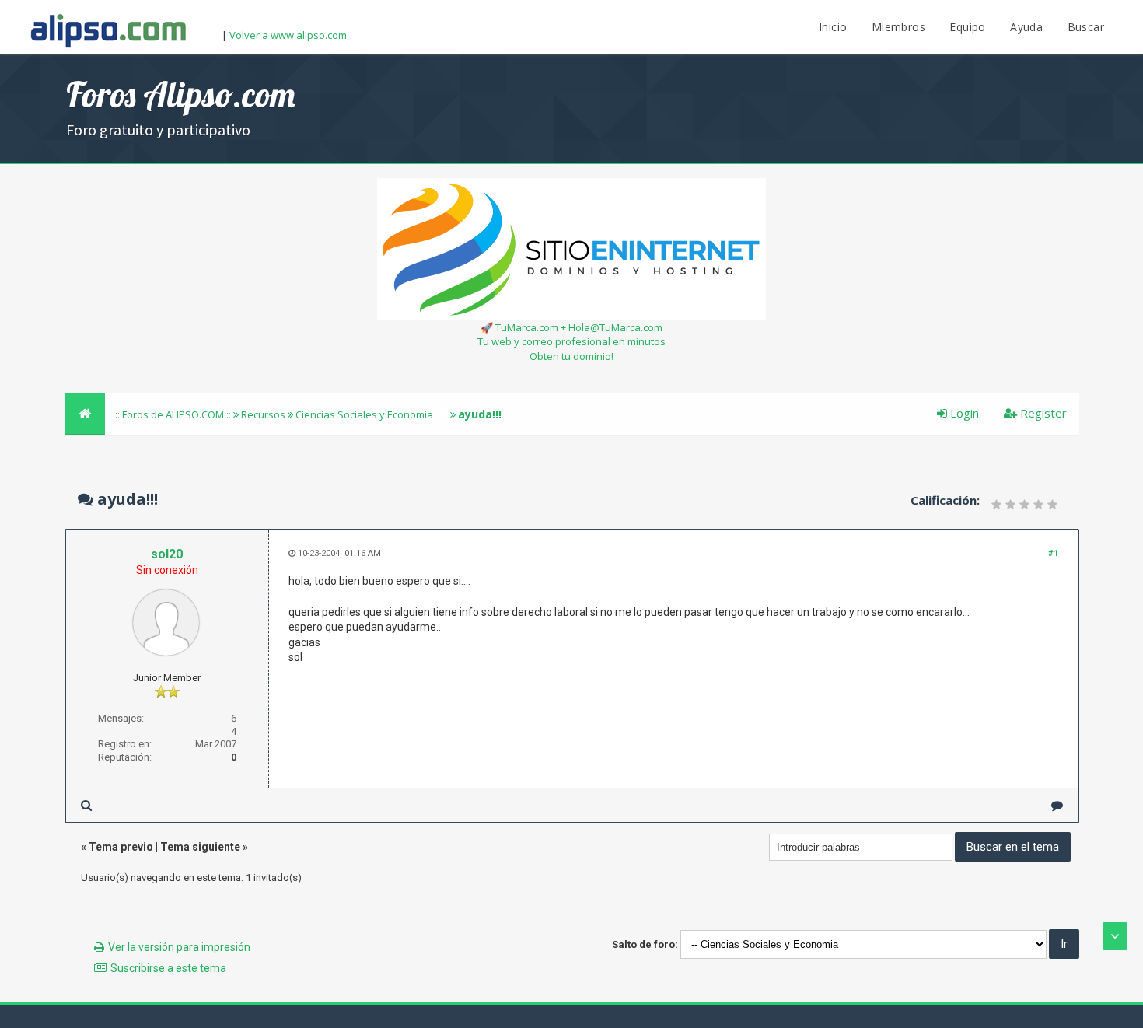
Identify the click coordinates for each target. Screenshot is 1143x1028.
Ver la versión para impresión (179, 947)
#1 (1053, 553)
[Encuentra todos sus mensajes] (86, 805)
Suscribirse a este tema (168, 968)
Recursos (263, 414)
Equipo (967, 26)
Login (963, 413)
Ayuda (1026, 26)
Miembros (898, 26)
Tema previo (121, 847)
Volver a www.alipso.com (288, 35)
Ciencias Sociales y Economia (364, 414)
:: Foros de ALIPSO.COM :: (174, 414)
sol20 (167, 554)
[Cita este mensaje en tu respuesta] (1057, 805)
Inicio (833, 26)
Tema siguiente (200, 847)
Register (1042, 413)
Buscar (1086, 26)
